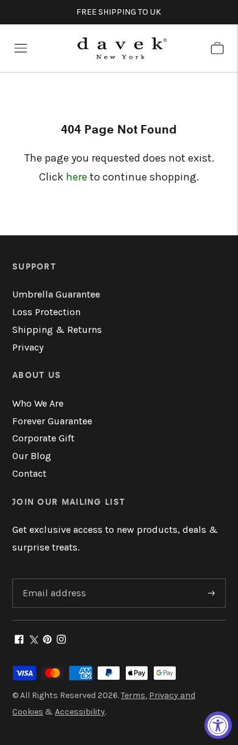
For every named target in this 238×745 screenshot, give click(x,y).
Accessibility (80, 712)
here (76, 177)
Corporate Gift (43, 438)
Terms (133, 695)
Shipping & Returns (57, 329)
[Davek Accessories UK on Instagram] (61, 640)
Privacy (27, 347)
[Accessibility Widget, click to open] (218, 725)
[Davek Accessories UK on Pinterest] (47, 640)
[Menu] (20, 48)
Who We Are (37, 403)
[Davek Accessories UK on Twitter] (33, 640)
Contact (29, 473)
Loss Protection (46, 312)
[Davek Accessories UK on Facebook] (19, 640)
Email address (52, 579)
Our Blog (31, 456)
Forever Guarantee (52, 421)
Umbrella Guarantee (56, 294)
